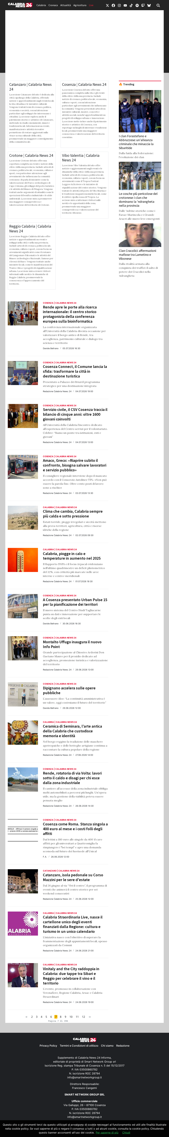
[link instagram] (119, 5)
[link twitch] (143, 5)
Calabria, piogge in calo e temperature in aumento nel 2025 (72, 556)
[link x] (107, 5)
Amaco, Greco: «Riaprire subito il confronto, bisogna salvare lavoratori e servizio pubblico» (74, 465)
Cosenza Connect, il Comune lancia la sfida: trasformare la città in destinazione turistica (75, 371)
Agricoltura (79, 5)
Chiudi (126, 1132)
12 (83, 1017)
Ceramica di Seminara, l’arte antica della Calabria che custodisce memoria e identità (72, 731)
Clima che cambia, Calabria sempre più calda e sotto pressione (73, 514)
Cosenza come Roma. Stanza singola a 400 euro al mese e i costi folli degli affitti (75, 828)
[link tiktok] (131, 5)
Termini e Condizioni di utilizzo (79, 1045)
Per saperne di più (107, 1132)
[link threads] (149, 5)
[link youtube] (125, 5)
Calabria (41, 5)
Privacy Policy (48, 1045)
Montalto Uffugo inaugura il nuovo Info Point (72, 644)
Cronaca (53, 5)
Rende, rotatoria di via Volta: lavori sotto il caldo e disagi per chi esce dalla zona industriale (72, 778)
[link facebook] (113, 5)
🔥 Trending (126, 84)
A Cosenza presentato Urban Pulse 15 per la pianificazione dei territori (75, 602)
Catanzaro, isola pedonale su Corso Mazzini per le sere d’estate (73, 877)
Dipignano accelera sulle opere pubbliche (69, 690)
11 (77, 1017)
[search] (158, 5)
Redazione (122, 1045)
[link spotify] (137, 5)
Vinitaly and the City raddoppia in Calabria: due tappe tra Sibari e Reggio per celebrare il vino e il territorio (71, 975)
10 (70, 1017)
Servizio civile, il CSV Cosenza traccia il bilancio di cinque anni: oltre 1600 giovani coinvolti (75, 414)
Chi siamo (107, 1045)
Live (91, 5)
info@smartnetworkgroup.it (84, 1077)
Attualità (65, 5)
